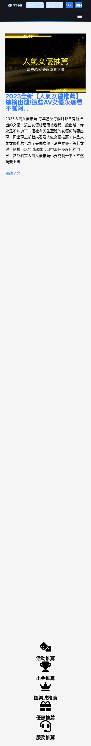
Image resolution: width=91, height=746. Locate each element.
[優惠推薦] (45, 706)
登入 (69, 5)
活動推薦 (45, 658)
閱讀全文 (12, 173)
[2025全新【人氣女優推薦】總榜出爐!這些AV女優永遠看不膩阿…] (45, 63)
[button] (80, 16)
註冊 (79, 5)
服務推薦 (45, 737)
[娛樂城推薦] (45, 686)
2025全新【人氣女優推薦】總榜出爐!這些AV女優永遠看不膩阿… (43, 102)
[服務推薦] (45, 726)
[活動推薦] (45, 647)
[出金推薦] (45, 666)
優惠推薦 (45, 718)
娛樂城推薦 (45, 698)
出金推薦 (45, 678)
